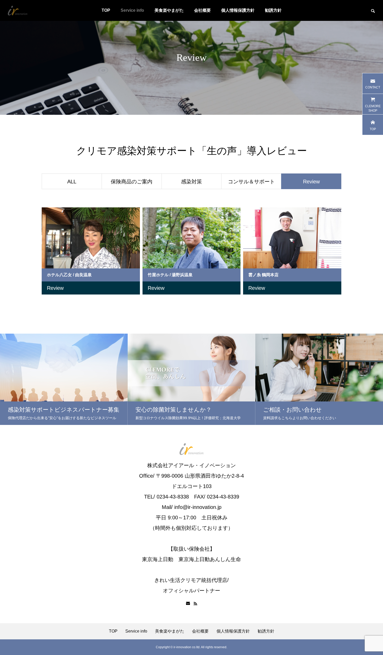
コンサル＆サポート (251, 181)
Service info (132, 10)
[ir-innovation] (17, 10)
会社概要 (202, 10)
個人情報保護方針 (238, 10)
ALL (71, 181)
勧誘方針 (273, 10)
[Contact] (188, 603)
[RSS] (195, 603)
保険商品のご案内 (131, 181)
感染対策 (191, 181)
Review (55, 288)
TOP (106, 10)
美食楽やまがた (169, 10)
